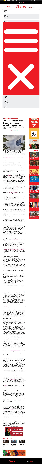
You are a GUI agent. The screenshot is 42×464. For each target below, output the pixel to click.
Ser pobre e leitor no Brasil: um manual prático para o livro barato (34, 208)
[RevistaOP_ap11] (14, 455)
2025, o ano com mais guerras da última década (22, 444)
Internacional (6, 10)
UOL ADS (21, 0)
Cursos (6, 20)
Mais (4, 19)
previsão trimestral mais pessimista (18, 172)
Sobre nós (6, 21)
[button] (21, 58)
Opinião (5, 11)
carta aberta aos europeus (9, 157)
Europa (5, 118)
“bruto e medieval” (15, 239)
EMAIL (38, 0)
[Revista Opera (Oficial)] (34, 127)
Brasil (5, 9)
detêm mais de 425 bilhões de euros (9, 409)
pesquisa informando (17, 186)
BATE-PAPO (35, 0)
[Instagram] (30, 7)
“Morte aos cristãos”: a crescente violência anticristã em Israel (34, 217)
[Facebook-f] (28, 7)
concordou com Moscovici (18, 337)
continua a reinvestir (12, 379)
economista (5, 385)
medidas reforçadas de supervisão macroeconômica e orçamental (14, 249)
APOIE (9, 6)
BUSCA (32, 0)
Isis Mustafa (6, 15)
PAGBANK (14, 0)
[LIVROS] (34, 148)
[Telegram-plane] (33, 7)
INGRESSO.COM (8, 0)
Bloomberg (9, 175)
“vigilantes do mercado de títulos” (16, 350)
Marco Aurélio (7, 17)
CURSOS (16, 0)
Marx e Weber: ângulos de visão (34, 174)
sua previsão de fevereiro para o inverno (13, 169)
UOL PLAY (19, 0)
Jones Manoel (6, 16)
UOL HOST (12, 0)
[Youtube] (31, 7)
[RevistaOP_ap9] (34, 138)
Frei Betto (6, 14)
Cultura (5, 12)
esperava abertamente (22, 358)
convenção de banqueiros (13, 192)
